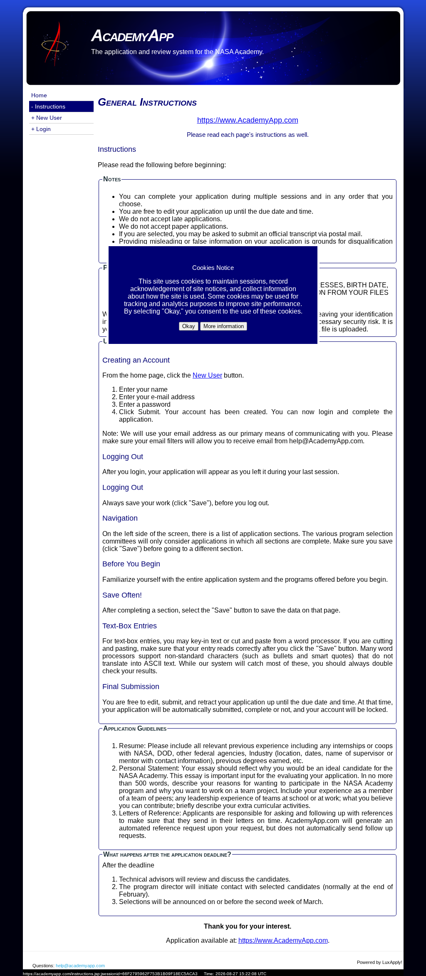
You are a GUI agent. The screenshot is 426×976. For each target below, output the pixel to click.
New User (207, 375)
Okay (188, 326)
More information (223, 326)
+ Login (41, 129)
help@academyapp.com (80, 965)
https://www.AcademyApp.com (283, 940)
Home (39, 95)
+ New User (46, 117)
